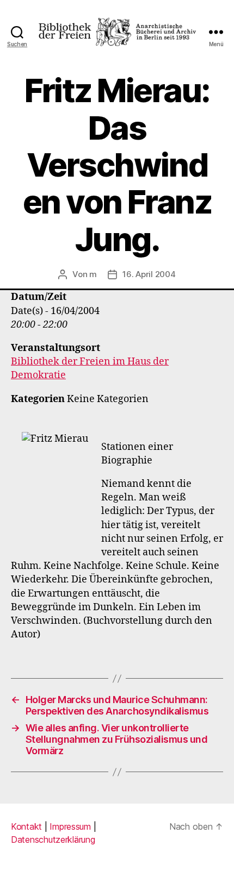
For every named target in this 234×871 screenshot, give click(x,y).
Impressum (70, 826)
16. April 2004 (148, 274)
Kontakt (26, 826)
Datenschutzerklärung (53, 839)
